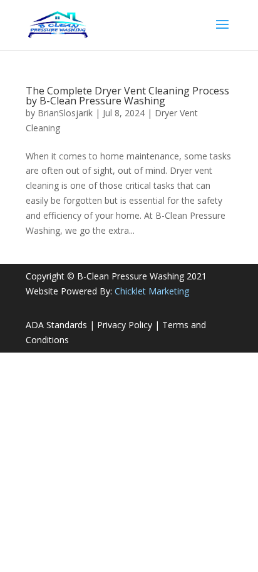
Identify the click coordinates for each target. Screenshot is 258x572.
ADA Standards (56, 325)
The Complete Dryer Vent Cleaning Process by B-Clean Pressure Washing (127, 96)
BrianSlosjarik (65, 113)
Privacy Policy (124, 325)
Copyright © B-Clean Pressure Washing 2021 (116, 276)
